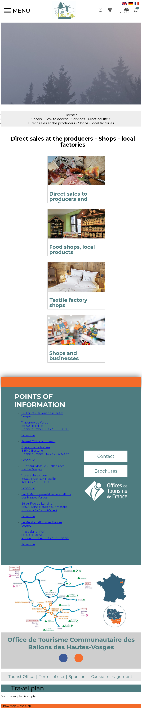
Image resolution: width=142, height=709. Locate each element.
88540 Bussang (32, 450)
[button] (110, 10)
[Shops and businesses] (76, 334)
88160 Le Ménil (31, 535)
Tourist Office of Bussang (38, 441)
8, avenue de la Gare (35, 447)
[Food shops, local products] (76, 228)
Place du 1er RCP (33, 531)
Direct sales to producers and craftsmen (68, 199)
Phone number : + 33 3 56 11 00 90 (45, 429)
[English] (124, 4)
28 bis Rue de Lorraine (36, 503)
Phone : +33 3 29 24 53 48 (39, 510)
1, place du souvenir (35, 475)
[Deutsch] (130, 4)
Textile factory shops (68, 302)
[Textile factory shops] (76, 281)
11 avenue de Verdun (36, 422)
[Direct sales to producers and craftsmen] (76, 175)
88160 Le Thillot (32, 425)
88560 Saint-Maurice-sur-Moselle (44, 507)
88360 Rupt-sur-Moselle (38, 478)
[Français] (137, 4)
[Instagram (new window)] (78, 658)
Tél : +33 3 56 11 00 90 (36, 482)
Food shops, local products (72, 249)
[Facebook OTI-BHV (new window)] (63, 658)
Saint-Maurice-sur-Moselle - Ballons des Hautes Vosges (46, 496)
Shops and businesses (64, 355)
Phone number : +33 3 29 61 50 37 (45, 454)
